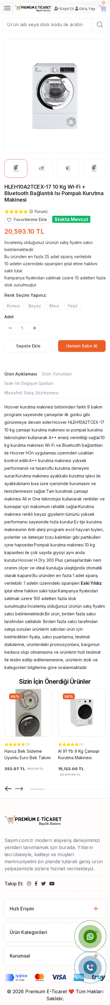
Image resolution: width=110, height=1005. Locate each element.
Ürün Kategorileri (28, 932)
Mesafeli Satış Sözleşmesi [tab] (31, 392)
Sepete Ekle (28, 345)
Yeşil (72, 305)
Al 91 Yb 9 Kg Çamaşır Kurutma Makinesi (79, 754)
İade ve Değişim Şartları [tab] (28, 383)
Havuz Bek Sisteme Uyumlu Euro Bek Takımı (27, 754)
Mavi (54, 305)
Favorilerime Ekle (30, 219)
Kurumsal (20, 956)
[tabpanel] (55, 537)
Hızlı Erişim (22, 909)
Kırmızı (13, 305)
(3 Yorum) (38, 211)
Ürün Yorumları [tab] (57, 373)
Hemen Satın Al (81, 345)
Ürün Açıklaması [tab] (20, 373)
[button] (19, 788)
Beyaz (34, 305)
